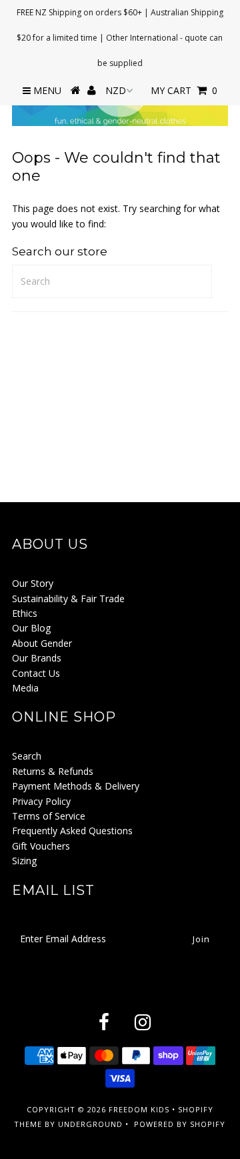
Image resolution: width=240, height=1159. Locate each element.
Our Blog (31, 628)
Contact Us (36, 673)
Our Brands (36, 658)
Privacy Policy (41, 801)
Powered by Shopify (179, 1124)
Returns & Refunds (52, 771)
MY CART (184, 90)
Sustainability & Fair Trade (68, 598)
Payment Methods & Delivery (75, 786)
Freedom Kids (139, 1109)
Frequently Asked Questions (72, 830)
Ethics (24, 613)
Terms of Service (48, 816)
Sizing (24, 860)
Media (25, 688)
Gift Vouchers (41, 846)
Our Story (32, 583)
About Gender (42, 643)
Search (26, 756)
